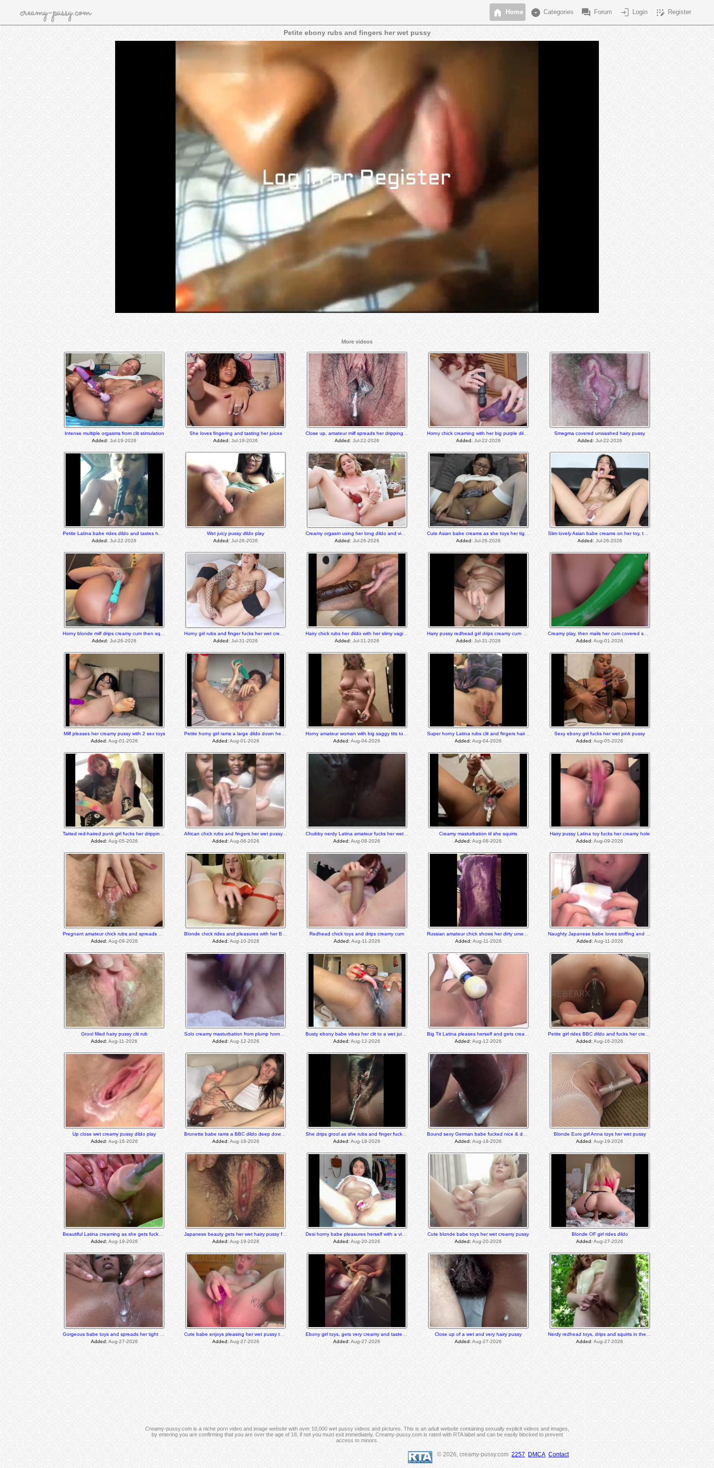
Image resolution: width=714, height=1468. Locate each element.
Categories (552, 12)
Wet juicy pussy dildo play (235, 533)
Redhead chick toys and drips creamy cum (356, 933)
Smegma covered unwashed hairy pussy (599, 433)
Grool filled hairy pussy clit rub (114, 1033)
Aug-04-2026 (365, 740)
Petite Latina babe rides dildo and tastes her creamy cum (127, 533)
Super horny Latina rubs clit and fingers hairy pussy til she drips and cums (509, 733)
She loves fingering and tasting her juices (235, 433)
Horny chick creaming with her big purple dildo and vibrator (492, 433)
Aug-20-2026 (365, 1241)
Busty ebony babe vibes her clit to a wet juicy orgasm (365, 1033)
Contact (558, 1454)
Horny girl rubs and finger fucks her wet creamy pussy (244, 633)
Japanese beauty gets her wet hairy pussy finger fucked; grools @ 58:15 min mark (276, 1234)
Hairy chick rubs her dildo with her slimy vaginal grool (364, 633)
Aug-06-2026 (244, 841)
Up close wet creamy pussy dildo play (114, 1134)
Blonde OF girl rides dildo (600, 1234)
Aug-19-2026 (608, 1141)
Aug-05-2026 (608, 740)
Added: (100, 440)
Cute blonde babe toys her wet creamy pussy (478, 1234)
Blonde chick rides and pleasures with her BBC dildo (242, 933)
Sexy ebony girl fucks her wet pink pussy (599, 733)
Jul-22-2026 (366, 440)
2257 (518, 1454)
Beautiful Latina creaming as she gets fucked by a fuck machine (134, 1234)
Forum (596, 12)
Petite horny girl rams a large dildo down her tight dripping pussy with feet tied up (274, 733)
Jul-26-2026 (244, 540)
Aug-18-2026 (244, 1141)
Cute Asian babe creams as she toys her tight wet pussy (490, 533)
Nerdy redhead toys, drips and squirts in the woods (605, 1334)
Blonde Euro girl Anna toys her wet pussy (600, 1134)
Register (672, 12)
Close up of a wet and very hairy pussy (478, 1334)
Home (507, 12)
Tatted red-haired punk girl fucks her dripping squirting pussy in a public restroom (153, 833)
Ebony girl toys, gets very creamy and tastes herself (363, 1334)
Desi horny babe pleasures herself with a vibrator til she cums (374, 1234)
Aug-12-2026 (244, 1041)
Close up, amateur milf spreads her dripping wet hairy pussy (372, 433)
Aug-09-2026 (608, 841)
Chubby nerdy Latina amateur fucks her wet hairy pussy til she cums (382, 833)
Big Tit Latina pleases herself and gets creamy (479, 1033)
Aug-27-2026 (608, 1241)
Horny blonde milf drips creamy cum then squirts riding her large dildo (140, 633)
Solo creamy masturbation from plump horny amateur (243, 1033)
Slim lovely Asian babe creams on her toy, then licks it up (611, 533)
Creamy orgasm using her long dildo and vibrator (360, 533)
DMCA (536, 1454)
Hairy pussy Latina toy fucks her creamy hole (600, 833)
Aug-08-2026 (365, 841)
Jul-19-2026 (123, 440)
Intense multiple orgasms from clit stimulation (114, 433)
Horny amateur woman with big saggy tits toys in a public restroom (379, 733)
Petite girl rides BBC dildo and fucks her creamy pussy (608, 1033)
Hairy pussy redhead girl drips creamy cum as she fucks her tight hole (504, 633)
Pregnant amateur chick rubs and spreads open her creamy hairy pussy (143, 933)
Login (633, 12)
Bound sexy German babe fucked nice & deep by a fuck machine (500, 1134)
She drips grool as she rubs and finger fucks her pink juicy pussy (378, 1134)
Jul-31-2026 (244, 640)
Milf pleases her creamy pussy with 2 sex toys (114, 733)
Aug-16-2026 (608, 1041)
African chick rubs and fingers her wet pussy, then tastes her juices (258, 833)
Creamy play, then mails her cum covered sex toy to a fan (612, 633)
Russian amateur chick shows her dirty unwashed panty (489, 933)
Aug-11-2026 (365, 941)
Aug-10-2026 (244, 941)
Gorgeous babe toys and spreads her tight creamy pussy (126, 1334)
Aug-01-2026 (608, 640)
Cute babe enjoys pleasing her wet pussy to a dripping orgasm (254, 1334)
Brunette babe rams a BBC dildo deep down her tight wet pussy (255, 1134)
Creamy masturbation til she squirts (478, 833)
